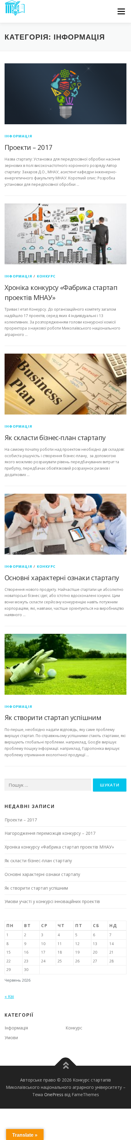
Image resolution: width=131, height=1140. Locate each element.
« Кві (9, 996)
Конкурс (46, 276)
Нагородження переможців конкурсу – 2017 (50, 833)
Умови (11, 1037)
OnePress (53, 1094)
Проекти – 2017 (29, 147)
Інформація (18, 136)
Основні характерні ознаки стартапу (62, 577)
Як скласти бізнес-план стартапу (55, 437)
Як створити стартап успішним (53, 717)
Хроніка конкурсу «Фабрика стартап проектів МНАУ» (59, 847)
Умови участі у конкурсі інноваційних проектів (52, 901)
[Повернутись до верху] (65, 1066)
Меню (121, 11)
